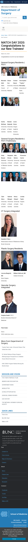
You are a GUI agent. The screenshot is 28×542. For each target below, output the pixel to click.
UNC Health (16, 520)
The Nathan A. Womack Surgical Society (12, 403)
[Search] (25, 17)
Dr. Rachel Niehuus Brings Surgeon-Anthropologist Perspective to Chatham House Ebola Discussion (12, 357)
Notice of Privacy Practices (20, 525)
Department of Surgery (10, 11)
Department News (8, 385)
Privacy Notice (13, 535)
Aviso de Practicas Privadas (20, 527)
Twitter (4, 494)
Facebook (4, 490)
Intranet (24, 520)
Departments (17, 2)
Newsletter (6, 388)
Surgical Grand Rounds (9, 395)
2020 (2, 334)
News (6, 35)
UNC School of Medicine (9, 7)
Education (4, 478)
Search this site (6, 21)
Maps (12, 2)
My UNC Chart (5, 418)
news (11, 334)
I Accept (14, 539)
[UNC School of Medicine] (14, 514)
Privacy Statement (16, 522)
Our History (6, 399)
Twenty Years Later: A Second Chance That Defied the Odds (13, 348)
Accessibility (7, 2)
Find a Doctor (5, 455)
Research (4, 482)
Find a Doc (5, 414)
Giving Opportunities (9, 392)
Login (25, 522)
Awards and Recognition (10, 381)
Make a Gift (5, 421)
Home (2, 35)
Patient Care (5, 474)
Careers (4, 462)
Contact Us (5, 451)
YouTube (4, 497)
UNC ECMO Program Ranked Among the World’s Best (13, 365)
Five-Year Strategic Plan (10, 378)
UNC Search (24, 2)
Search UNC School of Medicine (10, 23)
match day (7, 334)
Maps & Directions (7, 459)
